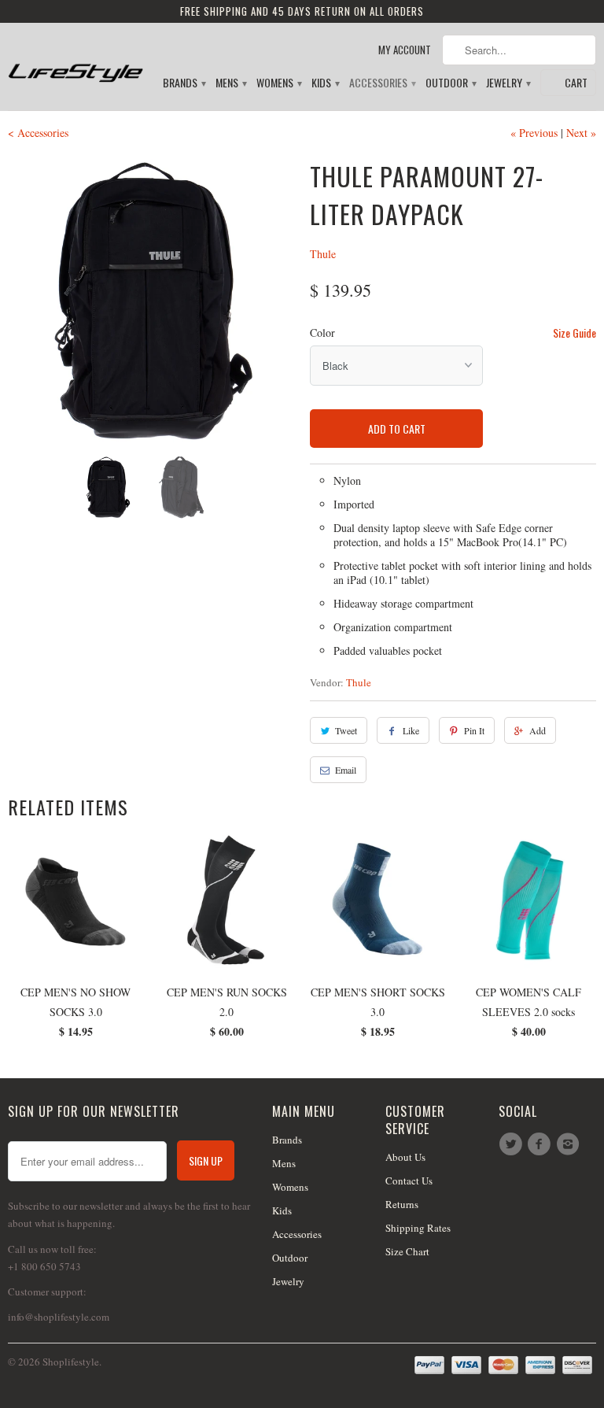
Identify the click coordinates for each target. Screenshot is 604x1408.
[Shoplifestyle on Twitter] (513, 1144)
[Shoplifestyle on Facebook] (541, 1144)
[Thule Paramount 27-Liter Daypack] (151, 300)
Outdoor (450, 83)
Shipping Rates (418, 1228)
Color (322, 332)
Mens (230, 83)
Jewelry (507, 83)
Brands (183, 83)
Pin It (474, 730)
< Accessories (38, 132)
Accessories (381, 83)
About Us (405, 1157)
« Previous (534, 132)
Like (411, 730)
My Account (404, 49)
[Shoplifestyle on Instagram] (570, 1144)
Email (345, 769)
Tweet (346, 730)
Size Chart (407, 1251)
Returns (401, 1204)
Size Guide (574, 332)
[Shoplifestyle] (75, 60)
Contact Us (409, 1180)
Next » (581, 132)
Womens (278, 83)
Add (537, 730)
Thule (323, 253)
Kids (324, 83)
